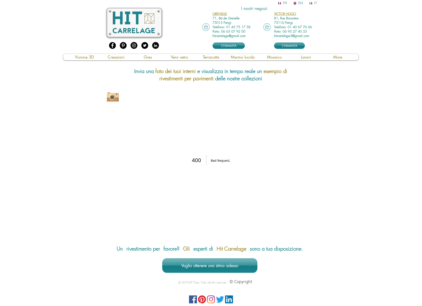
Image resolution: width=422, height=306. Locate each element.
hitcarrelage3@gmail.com (291, 36)
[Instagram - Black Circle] (134, 45)
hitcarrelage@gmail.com (229, 36)
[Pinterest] (202, 299)
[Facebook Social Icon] (193, 299)
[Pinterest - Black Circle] (123, 45)
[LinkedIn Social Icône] (229, 299)
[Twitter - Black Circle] (144, 45)
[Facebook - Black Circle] (112, 45)
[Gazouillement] (220, 299)
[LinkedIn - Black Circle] (155, 45)
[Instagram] (211, 299)
